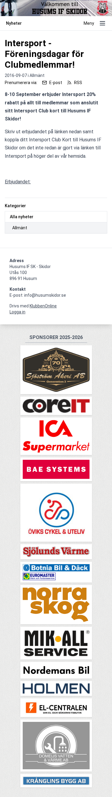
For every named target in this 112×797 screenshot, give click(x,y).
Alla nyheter (21, 216)
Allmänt (19, 227)
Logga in (17, 311)
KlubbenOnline (43, 306)
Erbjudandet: (18, 182)
